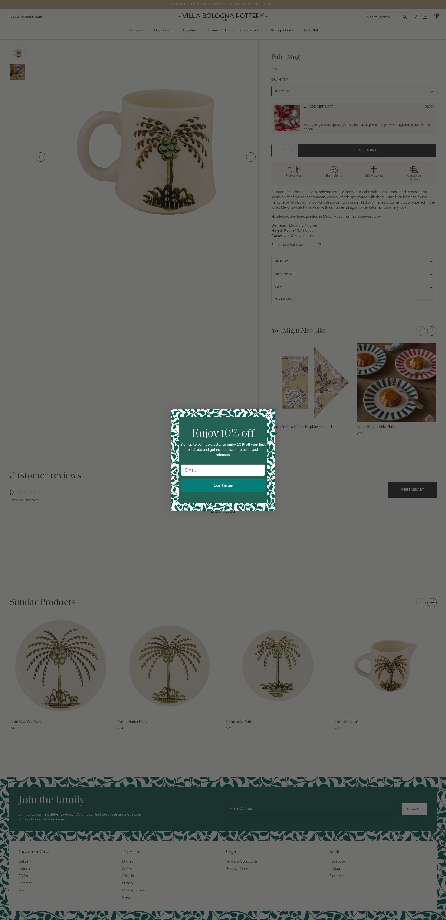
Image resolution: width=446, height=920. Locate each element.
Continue (223, 485)
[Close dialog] (268, 415)
